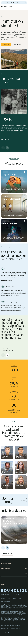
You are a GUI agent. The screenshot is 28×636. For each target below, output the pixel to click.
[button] (25, 7)
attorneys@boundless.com (15, 606)
